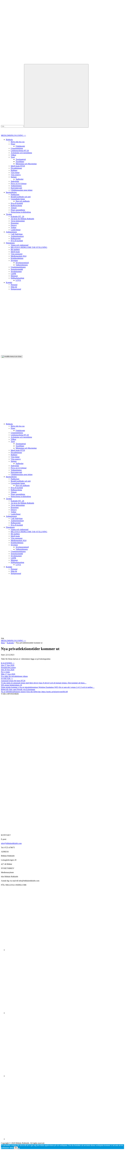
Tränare (14, 208)
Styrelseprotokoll (22, 263)
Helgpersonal (16, 289)
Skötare (14, 177)
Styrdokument (16, 271)
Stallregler (19, 179)
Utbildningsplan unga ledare (21, 190)
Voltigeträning (16, 186)
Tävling (9, 214)
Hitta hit (14, 287)
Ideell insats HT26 (18, 166)
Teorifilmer (20, 161)
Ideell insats (15, 252)
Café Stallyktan (17, 234)
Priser (13, 144)
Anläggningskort (17, 236)
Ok (16, 1148)
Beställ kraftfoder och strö (21, 197)
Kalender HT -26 (17, 216)
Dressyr (14, 225)
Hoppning (15, 223)
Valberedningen (22, 265)
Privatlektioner (16, 168)
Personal (14, 285)
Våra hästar (15, 172)
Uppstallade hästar (18, 199)
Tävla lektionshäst (18, 221)
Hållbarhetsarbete (17, 278)
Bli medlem (15, 249)
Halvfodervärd (16, 188)
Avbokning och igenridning (21, 153)
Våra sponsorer (16, 254)
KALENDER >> (8, 663)
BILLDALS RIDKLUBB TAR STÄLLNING (29, 247)
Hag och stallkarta (23, 201)
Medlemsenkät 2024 (18, 256)
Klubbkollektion (17, 258)
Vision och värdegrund (19, 245)
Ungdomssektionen (18, 267)
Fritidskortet (20, 146)
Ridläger (14, 170)
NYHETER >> (7, 678)
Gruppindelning (17, 148)
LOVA (18, 280)
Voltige (13, 227)
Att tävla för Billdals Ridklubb (22, 219)
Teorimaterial (21, 159)
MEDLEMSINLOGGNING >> (13, 135)
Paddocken (15, 194)
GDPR (13, 274)
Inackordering (11, 192)
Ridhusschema (16, 205)
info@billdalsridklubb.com (11, 843)
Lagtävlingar (16, 230)
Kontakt (9, 282)
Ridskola (9, 140)
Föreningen (10, 243)
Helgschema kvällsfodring (21, 212)
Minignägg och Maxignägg (26, 164)
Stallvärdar (15, 181)
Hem (3, 643)
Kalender (10, 643)
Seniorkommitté (17, 269)
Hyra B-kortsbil (17, 203)
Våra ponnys (16, 175)
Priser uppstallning (18, 210)
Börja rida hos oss (18, 142)
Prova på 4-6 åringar (18, 183)
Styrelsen (14, 260)
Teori (13, 157)
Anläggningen (11, 232)
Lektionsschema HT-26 (20, 151)
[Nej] (19, 1148)
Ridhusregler (16, 238)
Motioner (14, 276)
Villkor (13, 155)
